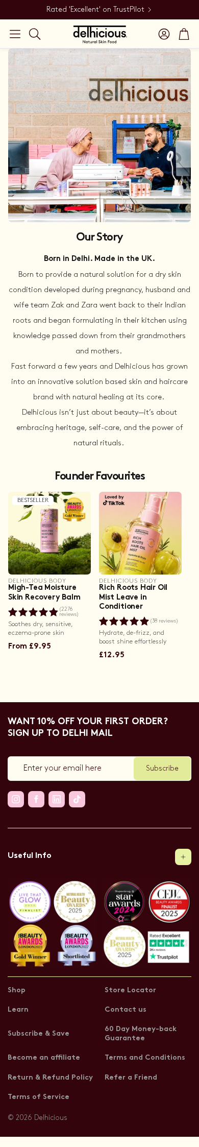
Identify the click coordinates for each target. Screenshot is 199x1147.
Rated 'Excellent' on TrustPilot (95, 9)
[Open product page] (140, 533)
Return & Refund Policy (50, 1077)
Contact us (125, 1010)
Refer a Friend (131, 1077)
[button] (15, 34)
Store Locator (130, 990)
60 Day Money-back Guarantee (141, 1034)
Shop (17, 990)
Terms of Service (38, 1097)
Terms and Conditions (145, 1058)
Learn (18, 1010)
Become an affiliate (44, 1058)
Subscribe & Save (38, 1034)
